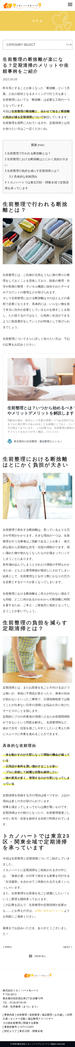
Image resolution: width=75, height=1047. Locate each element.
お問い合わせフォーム (49, 910)
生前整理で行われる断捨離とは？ (28, 153)
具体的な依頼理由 (23, 176)
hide (40, 144)
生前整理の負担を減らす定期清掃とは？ (32, 170)
